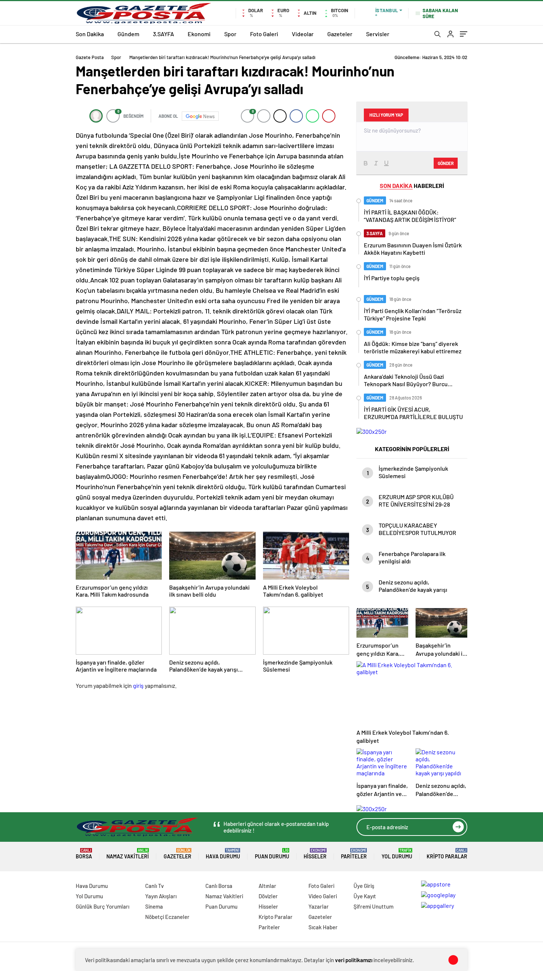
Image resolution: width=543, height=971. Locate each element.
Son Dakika (90, 33)
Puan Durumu (272, 854)
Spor (230, 33)
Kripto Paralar (447, 854)
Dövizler (268, 896)
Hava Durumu (223, 854)
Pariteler (354, 854)
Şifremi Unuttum (373, 906)
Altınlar (267, 885)
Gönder (446, 163)
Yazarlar (318, 906)
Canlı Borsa (218, 885)
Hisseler (315, 854)
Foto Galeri (264, 33)
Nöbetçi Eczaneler (167, 916)
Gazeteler (339, 33)
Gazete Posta (90, 57)
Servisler (377, 33)
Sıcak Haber (323, 927)
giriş (138, 685)
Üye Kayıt (365, 896)
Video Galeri (322, 896)
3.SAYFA (163, 33)
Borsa (84, 854)
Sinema (154, 906)
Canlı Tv (154, 885)
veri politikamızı (353, 960)
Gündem (128, 33)
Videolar (303, 33)
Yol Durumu (397, 854)
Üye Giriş (364, 885)
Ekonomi (199, 33)
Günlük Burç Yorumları (102, 906)
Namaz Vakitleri (127, 854)
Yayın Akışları (161, 896)
